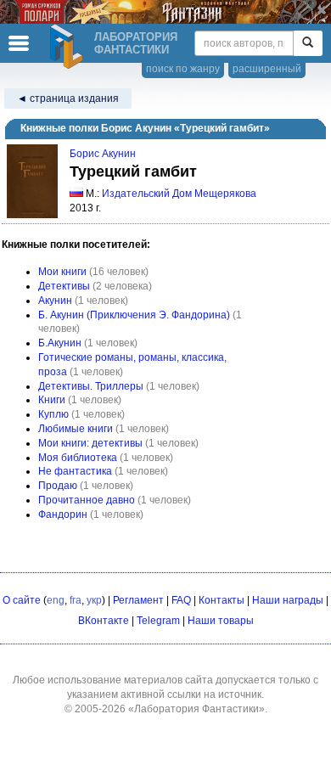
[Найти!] (308, 43)
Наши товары (221, 621)
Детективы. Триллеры (90, 386)
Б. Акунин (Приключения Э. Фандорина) (134, 315)
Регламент (138, 600)
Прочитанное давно (86, 500)
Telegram (158, 621)
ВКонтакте (103, 621)
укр (94, 600)
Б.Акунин (59, 343)
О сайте (22, 600)
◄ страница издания (68, 98)
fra (75, 600)
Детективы (64, 286)
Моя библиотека (77, 458)
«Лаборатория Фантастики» (196, 709)
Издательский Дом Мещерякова (179, 194)
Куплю (53, 414)
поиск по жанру (183, 69)
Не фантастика (75, 471)
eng (56, 600)
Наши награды (287, 600)
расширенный (267, 69)
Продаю (57, 486)
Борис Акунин (103, 154)
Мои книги (62, 272)
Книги (51, 400)
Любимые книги (75, 429)
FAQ (181, 600)
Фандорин (62, 514)
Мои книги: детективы (90, 443)
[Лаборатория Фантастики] (68, 47)
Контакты (221, 600)
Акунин (55, 300)
